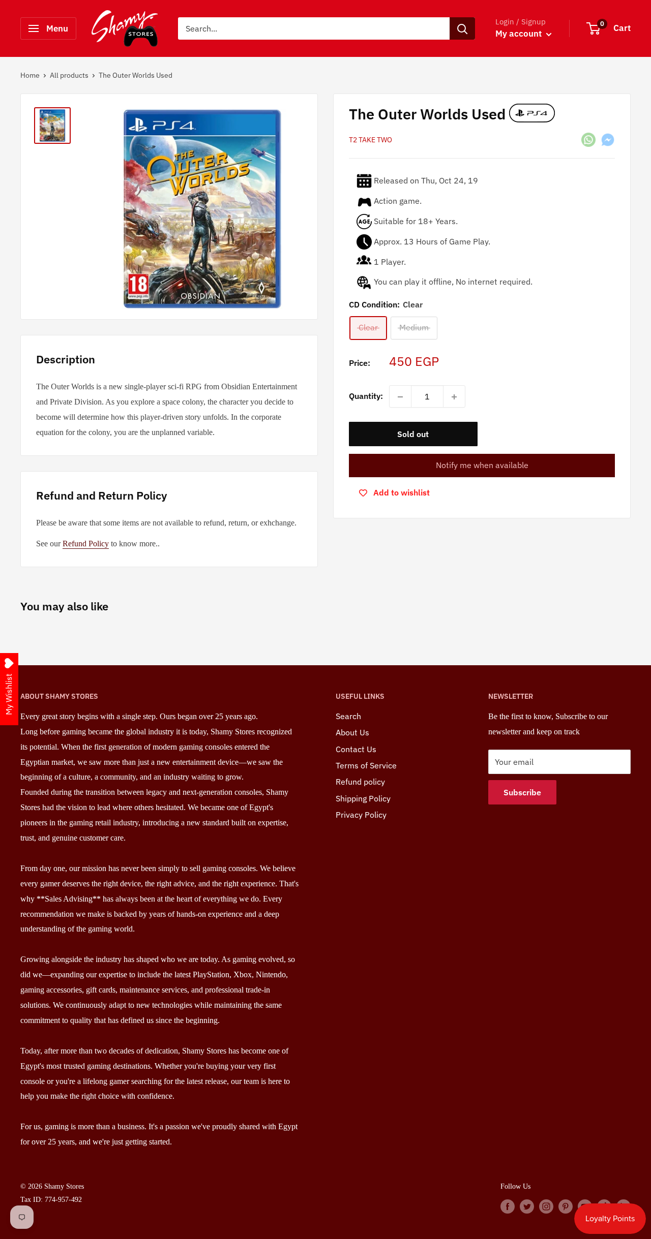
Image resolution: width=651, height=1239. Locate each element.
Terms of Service (366, 765)
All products (69, 75)
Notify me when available (482, 465)
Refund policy (360, 782)
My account (519, 33)
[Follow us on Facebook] (507, 1206)
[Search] (462, 28)
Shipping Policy (363, 798)
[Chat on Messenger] (608, 139)
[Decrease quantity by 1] (400, 397)
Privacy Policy (361, 815)
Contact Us (356, 749)
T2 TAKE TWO (370, 140)
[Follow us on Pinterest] (565, 1206)
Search (348, 716)
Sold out (413, 434)
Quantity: (366, 396)
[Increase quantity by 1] (454, 397)
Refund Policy (86, 543)
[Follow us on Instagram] (546, 1206)
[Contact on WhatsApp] (588, 139)
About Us (352, 732)
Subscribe (522, 792)
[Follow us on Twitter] (527, 1206)
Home (30, 75)
